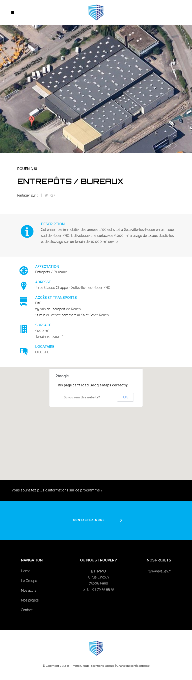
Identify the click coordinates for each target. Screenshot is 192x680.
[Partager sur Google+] (52, 195)
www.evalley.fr (159, 571)
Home (25, 571)
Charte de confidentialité (133, 665)
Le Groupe (29, 581)
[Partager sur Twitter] (46, 195)
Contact (26, 610)
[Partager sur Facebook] (41, 195)
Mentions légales (102, 665)
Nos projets (29, 600)
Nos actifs (28, 590)
